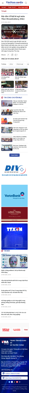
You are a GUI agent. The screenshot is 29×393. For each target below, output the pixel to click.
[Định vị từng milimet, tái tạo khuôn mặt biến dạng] (14, 261)
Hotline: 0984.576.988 (12, 373)
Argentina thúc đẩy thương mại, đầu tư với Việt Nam (19, 111)
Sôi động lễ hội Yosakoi (5, 78)
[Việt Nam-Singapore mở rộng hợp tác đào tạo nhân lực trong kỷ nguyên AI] (6, 130)
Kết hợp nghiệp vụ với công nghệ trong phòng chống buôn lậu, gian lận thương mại (13, 302)
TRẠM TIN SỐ (12, 7)
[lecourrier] (11, 329)
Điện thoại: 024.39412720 (13, 378)
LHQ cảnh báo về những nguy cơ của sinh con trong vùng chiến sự (19, 138)
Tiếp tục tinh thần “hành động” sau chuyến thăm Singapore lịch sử (20, 102)
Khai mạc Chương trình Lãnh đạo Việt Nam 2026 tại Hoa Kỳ (20, 147)
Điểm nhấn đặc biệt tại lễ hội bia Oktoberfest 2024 (7, 91)
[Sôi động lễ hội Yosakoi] (7, 72)
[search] (26, 3)
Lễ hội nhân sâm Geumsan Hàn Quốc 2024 (21, 91)
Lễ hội (11, 64)
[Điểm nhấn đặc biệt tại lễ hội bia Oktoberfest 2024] (7, 84)
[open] (2, 3)
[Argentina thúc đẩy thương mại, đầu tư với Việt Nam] (6, 112)
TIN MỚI (3, 7)
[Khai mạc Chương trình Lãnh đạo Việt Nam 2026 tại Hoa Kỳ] (6, 148)
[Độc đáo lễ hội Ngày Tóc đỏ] (21, 72)
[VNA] (9, 382)
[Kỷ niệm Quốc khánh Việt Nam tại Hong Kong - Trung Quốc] (6, 121)
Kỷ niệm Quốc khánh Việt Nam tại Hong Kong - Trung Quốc (20, 120)
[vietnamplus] (22, 329)
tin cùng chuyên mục (13, 98)
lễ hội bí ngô (20, 64)
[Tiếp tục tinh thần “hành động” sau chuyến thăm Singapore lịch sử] (6, 103)
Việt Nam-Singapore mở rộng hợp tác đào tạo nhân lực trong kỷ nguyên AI (20, 129)
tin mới (7, 251)
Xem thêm (14, 155)
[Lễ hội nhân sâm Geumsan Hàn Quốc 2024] (21, 84)
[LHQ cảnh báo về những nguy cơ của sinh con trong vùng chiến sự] (6, 139)
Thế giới (3, 11)
